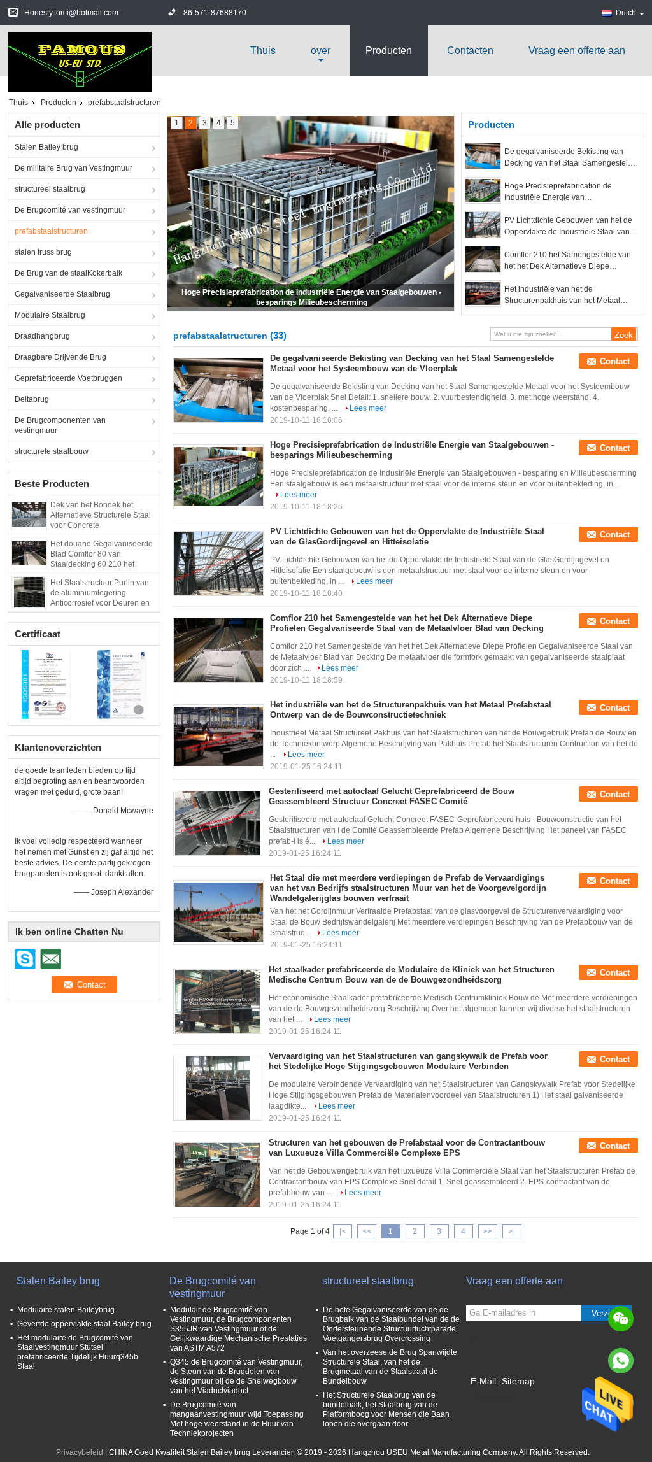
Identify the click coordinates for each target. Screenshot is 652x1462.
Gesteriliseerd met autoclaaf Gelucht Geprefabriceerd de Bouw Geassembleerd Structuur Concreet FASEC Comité (391, 796)
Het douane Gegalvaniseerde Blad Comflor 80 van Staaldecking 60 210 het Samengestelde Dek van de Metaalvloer (101, 564)
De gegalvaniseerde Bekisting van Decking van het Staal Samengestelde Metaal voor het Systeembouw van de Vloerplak (570, 158)
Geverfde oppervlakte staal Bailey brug (84, 1323)
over (320, 50)
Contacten (470, 50)
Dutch (626, 12)
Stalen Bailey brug (46, 147)
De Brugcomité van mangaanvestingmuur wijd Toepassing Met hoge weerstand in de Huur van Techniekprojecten (237, 1419)
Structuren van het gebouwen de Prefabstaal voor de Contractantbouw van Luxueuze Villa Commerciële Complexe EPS (407, 1148)
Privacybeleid (79, 1452)
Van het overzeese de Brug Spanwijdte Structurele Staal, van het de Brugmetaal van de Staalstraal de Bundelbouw (390, 1367)
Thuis (263, 50)
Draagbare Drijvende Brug (60, 357)
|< (342, 1231)
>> (487, 1231)
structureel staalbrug (50, 189)
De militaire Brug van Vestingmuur (73, 168)
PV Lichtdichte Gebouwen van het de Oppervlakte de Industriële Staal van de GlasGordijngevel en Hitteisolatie (568, 227)
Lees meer (368, 408)
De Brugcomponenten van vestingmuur (60, 425)
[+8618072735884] (620, 1360)
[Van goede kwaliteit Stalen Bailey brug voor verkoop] (46, 683)
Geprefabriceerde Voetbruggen (68, 378)
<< (366, 1231)
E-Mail (483, 1381)
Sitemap (518, 1381)
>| (512, 1231)
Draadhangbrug (42, 336)
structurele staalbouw (52, 451)
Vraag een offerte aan (576, 50)
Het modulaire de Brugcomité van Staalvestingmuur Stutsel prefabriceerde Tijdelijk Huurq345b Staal (77, 1352)
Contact (615, 361)
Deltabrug (32, 399)
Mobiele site (495, 1397)
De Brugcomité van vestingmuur (70, 210)
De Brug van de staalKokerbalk (68, 273)
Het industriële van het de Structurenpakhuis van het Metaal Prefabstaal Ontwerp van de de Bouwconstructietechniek (562, 295)
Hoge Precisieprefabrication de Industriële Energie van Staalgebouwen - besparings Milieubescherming (558, 192)
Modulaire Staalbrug (50, 315)
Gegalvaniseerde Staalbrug (62, 294)
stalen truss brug (43, 252)
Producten (388, 50)
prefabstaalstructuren (51, 231)
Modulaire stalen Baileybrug (66, 1309)
